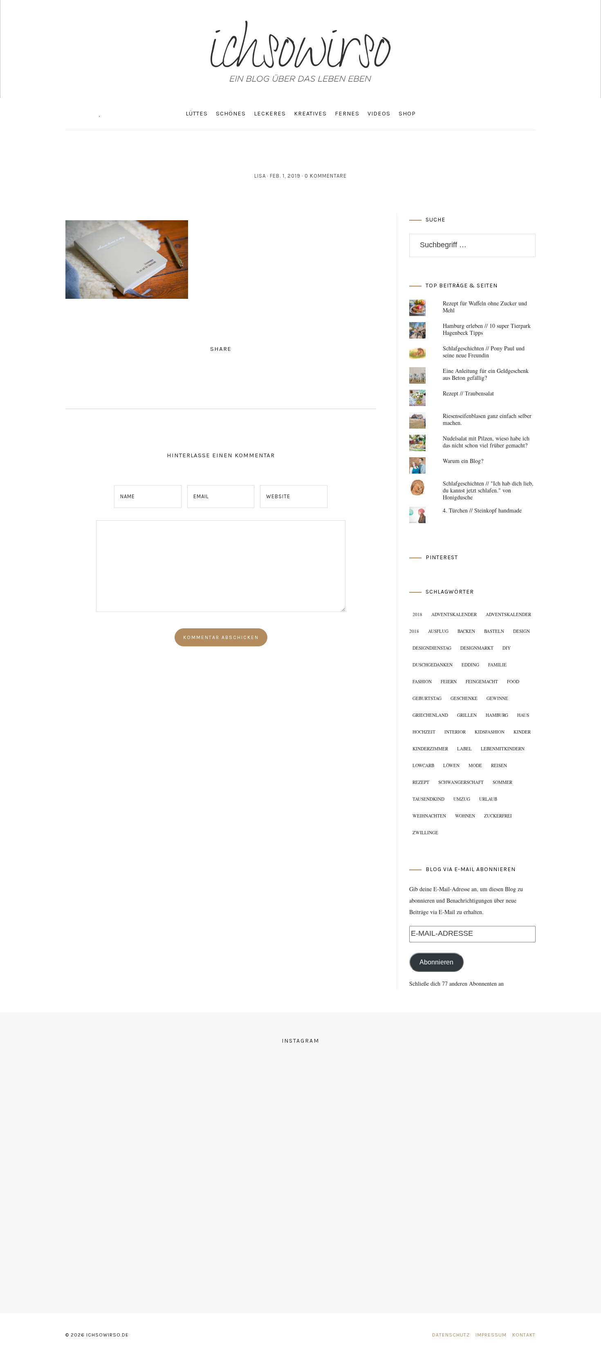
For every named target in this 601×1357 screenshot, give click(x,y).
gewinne (497, 698)
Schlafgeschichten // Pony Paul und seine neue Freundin (484, 351)
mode (475, 765)
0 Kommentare (326, 176)
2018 (417, 614)
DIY (506, 648)
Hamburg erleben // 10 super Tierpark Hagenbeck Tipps (487, 329)
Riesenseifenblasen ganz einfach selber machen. (487, 419)
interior (455, 732)
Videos (379, 113)
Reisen (499, 765)
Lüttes (197, 113)
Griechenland (430, 715)
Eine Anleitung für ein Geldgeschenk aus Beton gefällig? (486, 374)
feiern (449, 681)
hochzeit (424, 732)
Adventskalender (454, 614)
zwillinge (425, 832)
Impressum (491, 1335)
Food (513, 681)
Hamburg (497, 715)
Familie (497, 665)
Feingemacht (482, 681)
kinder (522, 732)
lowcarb (423, 765)
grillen (467, 715)
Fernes (347, 113)
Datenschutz (451, 1335)
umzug (461, 799)
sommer (502, 782)
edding (470, 665)
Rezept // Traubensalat (468, 393)
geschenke (464, 698)
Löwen (451, 765)
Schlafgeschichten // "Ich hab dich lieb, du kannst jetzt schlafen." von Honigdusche (488, 490)
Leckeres (270, 113)
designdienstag (432, 648)
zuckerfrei (498, 816)
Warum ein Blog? (463, 461)
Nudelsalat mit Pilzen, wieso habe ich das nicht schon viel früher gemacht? (486, 441)
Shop (407, 113)
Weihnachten (429, 816)
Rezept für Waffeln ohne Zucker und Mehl (485, 306)
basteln (494, 631)
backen (466, 631)
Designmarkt (476, 648)
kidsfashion (490, 732)
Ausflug (438, 631)
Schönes (231, 113)
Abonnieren (436, 962)
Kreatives (310, 113)
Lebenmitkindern (503, 748)
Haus (523, 715)
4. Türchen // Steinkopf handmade (482, 510)
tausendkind (428, 799)
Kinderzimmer (430, 748)
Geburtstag (427, 698)
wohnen (465, 816)
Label (464, 748)
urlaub (488, 799)
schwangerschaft (461, 782)
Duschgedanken (433, 665)
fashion (422, 681)
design (521, 631)
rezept (421, 782)
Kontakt (524, 1335)
